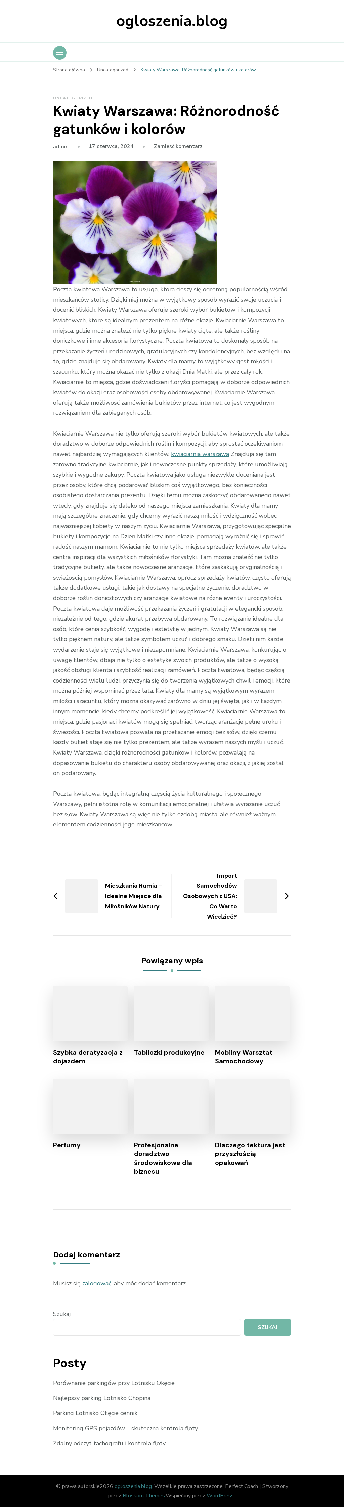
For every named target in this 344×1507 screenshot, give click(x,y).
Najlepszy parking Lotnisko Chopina (101, 1398)
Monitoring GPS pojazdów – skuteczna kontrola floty (125, 1428)
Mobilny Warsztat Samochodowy (243, 1056)
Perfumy (67, 1145)
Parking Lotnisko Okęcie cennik (95, 1413)
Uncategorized (72, 98)
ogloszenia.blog (172, 21)
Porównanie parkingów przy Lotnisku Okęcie (114, 1383)
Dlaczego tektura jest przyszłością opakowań (250, 1154)
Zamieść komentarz (178, 146)
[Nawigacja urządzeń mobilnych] (60, 53)
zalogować (96, 1283)
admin (61, 146)
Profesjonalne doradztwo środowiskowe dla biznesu (163, 1158)
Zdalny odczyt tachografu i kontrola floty (109, 1443)
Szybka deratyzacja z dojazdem (88, 1056)
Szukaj (62, 1314)
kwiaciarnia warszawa (200, 454)
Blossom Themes (144, 1495)
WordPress (220, 1495)
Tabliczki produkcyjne (169, 1052)
